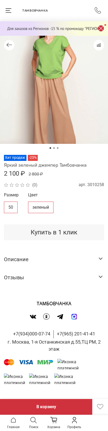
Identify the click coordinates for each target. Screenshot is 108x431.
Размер (11, 194)
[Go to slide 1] (50, 148)
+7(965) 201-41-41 (76, 334)
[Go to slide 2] (54, 148)
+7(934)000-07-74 (31, 334)
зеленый (41, 207)
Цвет (33, 194)
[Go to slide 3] (57, 148)
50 (10, 207)
